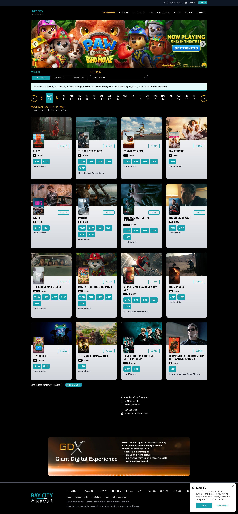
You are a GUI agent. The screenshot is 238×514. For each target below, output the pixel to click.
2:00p (91, 297)
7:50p (82, 234)
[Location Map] (74, 413)
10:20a (82, 228)
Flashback (159, 12)
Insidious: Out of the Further (136, 219)
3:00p (100, 228)
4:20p (100, 297)
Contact (201, 12)
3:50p (145, 161)
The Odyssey (176, 287)
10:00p (181, 297)
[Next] (203, 44)
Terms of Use (125, 502)
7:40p (154, 231)
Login (192, 3)
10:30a (127, 161)
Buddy (37, 151)
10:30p (45, 161)
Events (177, 12)
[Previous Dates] (34, 98)
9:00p (82, 304)
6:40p (108, 297)
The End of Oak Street (47, 287)
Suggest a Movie (73, 385)
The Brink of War (179, 217)
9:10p (46, 228)
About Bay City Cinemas (173, 3)
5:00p (145, 231)
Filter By (95, 72)
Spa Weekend (176, 151)
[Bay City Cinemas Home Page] (37, 12)
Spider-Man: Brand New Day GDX (140, 288)
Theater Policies (99, 502)
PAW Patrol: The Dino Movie (95, 287)
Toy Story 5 (40, 356)
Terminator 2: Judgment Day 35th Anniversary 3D (187, 357)
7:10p (63, 297)
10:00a (172, 228)
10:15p (91, 234)
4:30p (54, 297)
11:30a (82, 297)
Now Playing (40, 78)
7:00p (136, 369)
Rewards (124, 12)
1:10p (136, 161)
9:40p (37, 304)
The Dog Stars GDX (90, 151)
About (69, 497)
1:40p (46, 297)
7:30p (108, 161)
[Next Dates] (204, 98)
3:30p (181, 228)
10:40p (172, 161)
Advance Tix (59, 78)
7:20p (154, 300)
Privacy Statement (113, 502)
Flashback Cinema (122, 491)
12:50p (45, 366)
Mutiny (82, 217)
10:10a (37, 366)
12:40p (91, 228)
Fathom (152, 491)
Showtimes (109, 12)
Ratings (89, 502)
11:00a (82, 161)
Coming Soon (78, 78)
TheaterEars (96, 497)
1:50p (91, 161)
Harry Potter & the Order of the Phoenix (139, 357)
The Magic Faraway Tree (93, 356)
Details (63, 146)
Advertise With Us (119, 497)
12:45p (37, 228)
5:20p (108, 228)
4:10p (145, 300)
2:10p (37, 161)
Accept (204, 506)
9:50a (127, 300)
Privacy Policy (222, 506)
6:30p (154, 161)
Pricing (189, 12)
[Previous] (35, 44)
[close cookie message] (232, 486)
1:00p (136, 300)
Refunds (78, 497)
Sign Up (203, 3)
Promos (178, 491)
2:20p (136, 231)
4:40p (100, 161)
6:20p (172, 297)
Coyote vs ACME (133, 151)
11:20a (82, 366)
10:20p (82, 168)
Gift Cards (139, 12)
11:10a (37, 297)
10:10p (127, 237)
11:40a (127, 231)
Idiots (36, 217)
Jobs (86, 497)
